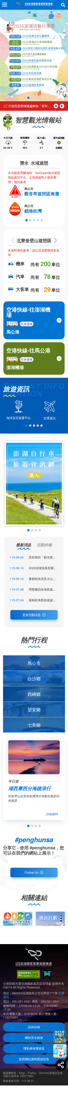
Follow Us (31, 872)
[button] (28, 98)
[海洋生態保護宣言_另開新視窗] (59, 1036)
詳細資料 (52, 814)
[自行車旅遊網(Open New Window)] (34, 483)
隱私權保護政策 (34, 1048)
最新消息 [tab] (23, 544)
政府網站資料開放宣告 (34, 1059)
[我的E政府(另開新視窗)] (47, 974)
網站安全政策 (34, 1037)
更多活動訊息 (31, 615)
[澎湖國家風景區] (34, 5)
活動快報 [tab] (44, 544)
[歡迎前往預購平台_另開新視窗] (59, 1051)
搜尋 (63, 5)
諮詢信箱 (34, 1027)
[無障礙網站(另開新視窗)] (28, 974)
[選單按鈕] (4, 4)
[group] (17, 918)
